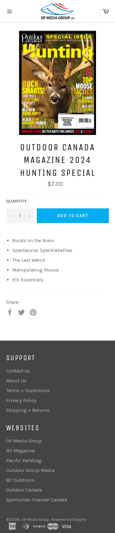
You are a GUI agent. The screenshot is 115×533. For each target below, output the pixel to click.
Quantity (16, 201)
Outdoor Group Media (30, 470)
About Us (16, 381)
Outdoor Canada (24, 490)
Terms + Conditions (28, 390)
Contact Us (18, 371)
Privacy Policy (21, 400)
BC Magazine (20, 451)
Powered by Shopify (68, 519)
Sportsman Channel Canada (36, 500)
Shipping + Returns (28, 410)
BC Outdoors (20, 480)
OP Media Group (24, 441)
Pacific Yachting (23, 460)
